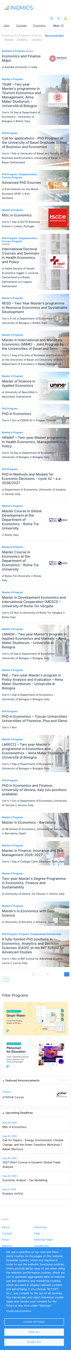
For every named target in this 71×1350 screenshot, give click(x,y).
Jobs (6, 25)
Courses (21, 25)
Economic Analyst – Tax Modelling (24, 1180)
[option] (35, 1094)
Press (5, 1239)
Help (37, 1233)
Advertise (40, 1227)
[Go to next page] (66, 974)
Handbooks (41, 1245)
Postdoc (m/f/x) (12, 1193)
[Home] (22, 7)
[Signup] (65, 18)
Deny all (34, 1332)
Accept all (34, 1342)
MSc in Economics (14, 1127)
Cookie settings (34, 1321)
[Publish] (58, 18)
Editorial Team (43, 1239)
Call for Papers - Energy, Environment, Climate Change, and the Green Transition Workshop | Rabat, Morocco (32, 1144)
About (6, 1227)
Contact (7, 1233)
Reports (7, 1245)
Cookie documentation (18, 1311)
